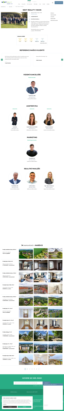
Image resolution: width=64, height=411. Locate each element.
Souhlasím (24, 406)
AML (32, 402)
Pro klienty (29, 1)
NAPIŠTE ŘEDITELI (59, 2)
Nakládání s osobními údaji (36, 400)
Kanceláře (10, 6)
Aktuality (48, 4)
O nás (40, 4)
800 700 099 (35, 392)
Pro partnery (34, 1)
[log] (53, 397)
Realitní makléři (53, 18)
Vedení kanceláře (53, 14)
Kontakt (44, 4)
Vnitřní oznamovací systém (36, 401)
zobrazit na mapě (34, 14)
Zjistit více (4, 404)
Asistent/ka (52, 16)
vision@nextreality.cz (35, 19)
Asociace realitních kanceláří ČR (37, 399)
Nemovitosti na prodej (54, 20)
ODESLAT (46, 383)
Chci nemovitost (29, 4)
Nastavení (10, 406)
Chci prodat (23, 4)
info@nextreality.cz (13, 392)
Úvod (19, 4)
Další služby (35, 4)
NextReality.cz (3, 6)
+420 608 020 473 (34, 16)
